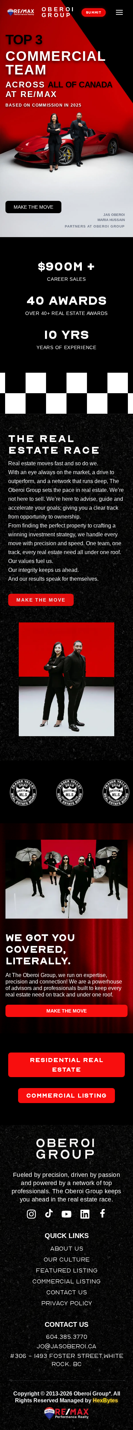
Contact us (66, 1292)
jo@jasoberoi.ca (66, 1346)
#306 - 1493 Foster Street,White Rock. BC (66, 1359)
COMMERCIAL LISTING (66, 1095)
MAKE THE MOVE (33, 207)
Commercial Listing (66, 1281)
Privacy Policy (66, 1303)
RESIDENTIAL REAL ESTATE (66, 1064)
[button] (119, 12)
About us (66, 1248)
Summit (94, 12)
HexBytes (105, 1400)
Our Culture (67, 1259)
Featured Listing (67, 1270)
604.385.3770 (66, 1336)
